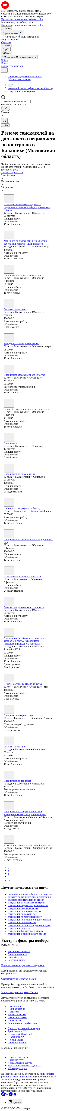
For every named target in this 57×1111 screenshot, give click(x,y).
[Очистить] (5, 108)
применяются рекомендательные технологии (27, 1075)
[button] (4, 60)
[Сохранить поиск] (4, 120)
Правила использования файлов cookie (22, 25)
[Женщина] (9, 235)
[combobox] (16, 101)
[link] (6, 53)
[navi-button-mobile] (4, 70)
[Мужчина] (9, 198)
